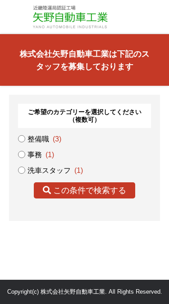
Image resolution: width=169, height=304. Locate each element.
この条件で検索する (88, 190)
